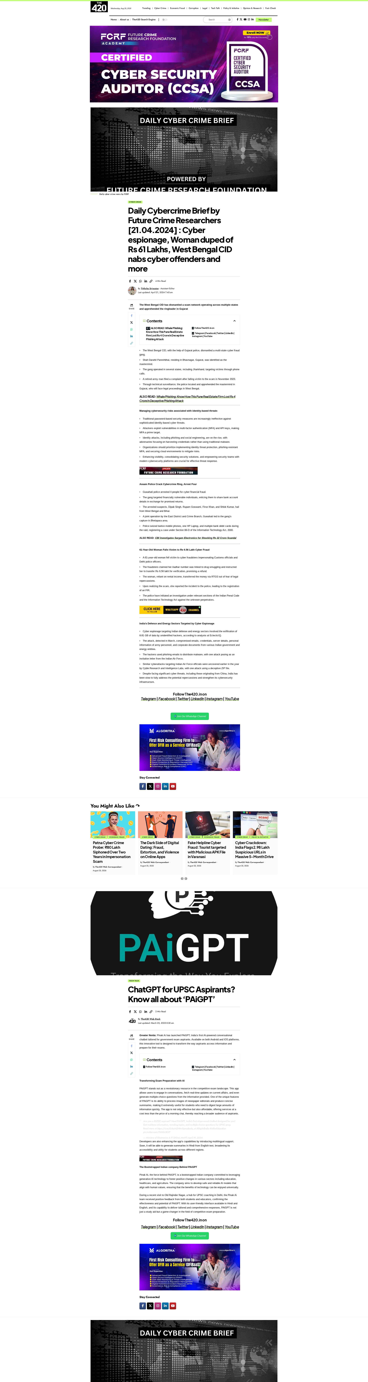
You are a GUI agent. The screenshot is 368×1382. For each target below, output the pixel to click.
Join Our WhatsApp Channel (191, 716)
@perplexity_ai (189, 1128)
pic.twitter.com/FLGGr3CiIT (156, 1132)
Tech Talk (134, 981)
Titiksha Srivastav (150, 288)
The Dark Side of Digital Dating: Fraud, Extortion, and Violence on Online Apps (112, 849)
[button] (182, 878)
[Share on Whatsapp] (140, 281)
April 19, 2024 (195, 1137)
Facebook (166, 698)
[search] (275, 19)
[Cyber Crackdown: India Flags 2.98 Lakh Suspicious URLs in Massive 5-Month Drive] (207, 824)
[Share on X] (135, 281)
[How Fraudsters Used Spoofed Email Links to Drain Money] (255, 824)
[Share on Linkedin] (146, 281)
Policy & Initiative (212, 837)
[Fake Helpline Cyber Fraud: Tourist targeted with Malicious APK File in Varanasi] (160, 824)
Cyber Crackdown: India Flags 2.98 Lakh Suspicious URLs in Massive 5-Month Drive (207, 849)
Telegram (148, 698)
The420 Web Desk (150, 1019)
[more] (158, 19)
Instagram (214, 698)
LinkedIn (197, 698)
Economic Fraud (164, 837)
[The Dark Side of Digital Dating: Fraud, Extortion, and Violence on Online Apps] (113, 824)
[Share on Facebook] (130, 281)
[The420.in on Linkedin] (165, 786)
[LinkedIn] (252, 19)
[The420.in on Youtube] (173, 786)
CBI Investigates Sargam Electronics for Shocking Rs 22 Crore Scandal (195, 538)
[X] (241, 19)
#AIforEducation (218, 1128)
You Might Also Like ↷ (115, 805)
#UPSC (157, 1121)
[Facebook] (237, 19)
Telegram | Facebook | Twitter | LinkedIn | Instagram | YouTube (213, 334)
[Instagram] (249, 19)
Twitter (182, 698)
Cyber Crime (135, 202)
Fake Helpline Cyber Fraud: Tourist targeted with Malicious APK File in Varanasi (159, 849)
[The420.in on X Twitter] (150, 786)
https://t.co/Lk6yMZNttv (169, 1128)
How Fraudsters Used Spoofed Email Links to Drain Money (254, 847)
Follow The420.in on (204, 328)
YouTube (232, 698)
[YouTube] (245, 19)
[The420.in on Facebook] (142, 786)
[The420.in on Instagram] (158, 786)
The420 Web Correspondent (108, 862)
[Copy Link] (151, 281)
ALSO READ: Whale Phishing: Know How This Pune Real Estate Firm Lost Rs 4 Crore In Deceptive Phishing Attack (165, 333)
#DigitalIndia (203, 1128)
